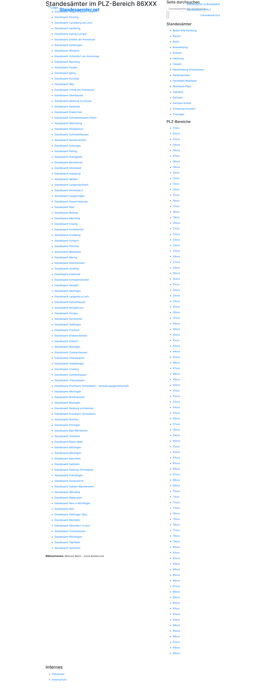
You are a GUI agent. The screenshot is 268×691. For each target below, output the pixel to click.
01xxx (176, 127)
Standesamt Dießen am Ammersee (74, 39)
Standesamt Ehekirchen (68, 112)
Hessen (177, 63)
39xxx (176, 329)
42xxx (176, 345)
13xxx (176, 183)
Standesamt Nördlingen (68, 536)
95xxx (176, 630)
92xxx (176, 614)
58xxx (176, 429)
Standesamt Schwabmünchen (71, 279)
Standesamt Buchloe (66, 419)
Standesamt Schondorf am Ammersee (76, 56)
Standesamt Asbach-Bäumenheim (74, 486)
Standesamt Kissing (66, 223)
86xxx (176, 580)
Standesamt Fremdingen (68, 475)
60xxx (176, 440)
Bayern (177, 36)
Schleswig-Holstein (184, 108)
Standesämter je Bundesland (203, 4)
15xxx (176, 194)
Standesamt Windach (66, 50)
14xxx (176, 189)
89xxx (176, 597)
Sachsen (178, 97)
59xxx (176, 435)
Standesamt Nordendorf (68, 190)
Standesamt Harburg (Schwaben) (74, 469)
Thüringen (178, 114)
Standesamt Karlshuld (67, 106)
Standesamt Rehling (66, 212)
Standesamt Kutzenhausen (69, 302)
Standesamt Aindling (66, 268)
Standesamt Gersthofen (68, 318)
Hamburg (178, 58)
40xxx (176, 334)
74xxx (176, 513)
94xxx (176, 625)
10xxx (176, 172)
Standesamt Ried (64, 207)
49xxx (176, 379)
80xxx (176, 547)
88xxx (176, 591)
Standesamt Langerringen (69, 195)
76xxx (176, 524)
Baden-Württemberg (185, 30)
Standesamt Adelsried (67, 274)
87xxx (176, 586)
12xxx (176, 178)
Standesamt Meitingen (67, 290)
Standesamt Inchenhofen (68, 229)
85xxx (176, 574)
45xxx (176, 357)
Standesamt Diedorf (66, 341)
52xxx (176, 396)
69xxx (176, 485)
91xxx (176, 608)
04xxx (176, 144)
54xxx (176, 407)
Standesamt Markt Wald (68, 441)
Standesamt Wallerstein (68, 497)
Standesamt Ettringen (67, 425)
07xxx (176, 155)
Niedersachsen (181, 75)
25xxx (176, 250)
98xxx (176, 647)
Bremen (177, 52)
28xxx (176, 267)
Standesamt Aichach (66, 240)
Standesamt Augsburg (67, 173)
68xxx (176, 479)
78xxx (176, 535)
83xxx (176, 563)
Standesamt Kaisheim (67, 464)
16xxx (176, 200)
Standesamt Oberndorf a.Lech (72, 525)
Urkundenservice (210, 15)
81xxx (176, 552)
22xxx (176, 234)
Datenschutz (59, 679)
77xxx (176, 530)
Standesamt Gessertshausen (71, 201)
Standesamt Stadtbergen (69, 363)
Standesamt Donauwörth (69, 480)
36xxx (176, 312)
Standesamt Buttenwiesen (69, 397)
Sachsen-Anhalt (182, 103)
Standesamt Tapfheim (67, 542)
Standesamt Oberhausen (68, 95)
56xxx (176, 418)
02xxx (176, 133)
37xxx (176, 317)
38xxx (176, 323)
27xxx (176, 262)
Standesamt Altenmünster (69, 262)
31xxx (176, 284)
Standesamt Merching (67, 218)
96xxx (176, 636)
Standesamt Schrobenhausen (71, 134)
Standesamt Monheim (67, 520)
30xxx (176, 278)
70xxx (176, 491)
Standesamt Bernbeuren (68, 162)
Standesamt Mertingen (67, 452)
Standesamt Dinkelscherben (70, 335)
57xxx (176, 424)
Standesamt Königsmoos (68, 128)
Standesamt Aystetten (67, 547)
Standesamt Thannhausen (69, 380)
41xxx (176, 340)
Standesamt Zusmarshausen (70, 352)
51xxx (176, 390)
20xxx (176, 222)
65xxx (176, 463)
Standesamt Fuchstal (66, 78)
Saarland (178, 91)
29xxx (176, 273)
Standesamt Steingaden (68, 156)
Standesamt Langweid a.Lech (71, 296)
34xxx (176, 301)
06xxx (176, 150)
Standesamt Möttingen (67, 447)
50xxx (176, 384)
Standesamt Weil (64, 84)
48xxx (176, 373)
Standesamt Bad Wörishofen (71, 430)
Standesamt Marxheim (67, 458)
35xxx (176, 306)
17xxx (176, 206)
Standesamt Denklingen (68, 45)
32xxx (176, 289)
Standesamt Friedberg (67, 235)
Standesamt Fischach (66, 330)
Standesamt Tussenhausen (69, 531)
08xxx (176, 161)
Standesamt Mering (65, 257)
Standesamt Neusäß (66, 285)
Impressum (58, 673)
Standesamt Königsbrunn (69, 307)
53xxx (176, 401)
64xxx (176, 457)
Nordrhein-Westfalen (185, 80)
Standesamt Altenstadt (67, 167)
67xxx (176, 474)
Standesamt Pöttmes (66, 246)
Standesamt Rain (64, 508)
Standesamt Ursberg (66, 369)
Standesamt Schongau (67, 145)
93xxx (176, 619)
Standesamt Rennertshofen (70, 140)
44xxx (176, 351)
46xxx (176, 362)
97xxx (176, 642)
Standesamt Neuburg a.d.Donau (73, 100)
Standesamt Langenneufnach (71, 184)
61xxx (176, 446)
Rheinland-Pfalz (182, 86)
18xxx (176, 211)
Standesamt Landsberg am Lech (73, 22)
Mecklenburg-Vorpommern (188, 69)
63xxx (176, 452)
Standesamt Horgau (66, 313)
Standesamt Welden (66, 179)
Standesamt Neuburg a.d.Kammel (74, 408)
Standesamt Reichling (67, 61)
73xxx (176, 507)
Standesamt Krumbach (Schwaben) (75, 413)
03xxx (176, 139)
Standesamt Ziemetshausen (70, 374)
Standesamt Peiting (65, 151)
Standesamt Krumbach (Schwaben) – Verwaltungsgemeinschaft (91, 385)
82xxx (176, 558)
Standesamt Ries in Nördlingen (72, 503)
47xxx (176, 368)
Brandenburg (180, 47)
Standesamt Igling (65, 73)
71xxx (176, 496)
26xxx (176, 256)
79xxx (176, 541)
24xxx (176, 245)
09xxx (176, 167)
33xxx (176, 295)
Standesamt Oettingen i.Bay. (70, 514)
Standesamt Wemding (67, 492)
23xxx (176, 239)
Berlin (176, 41)
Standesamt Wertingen (67, 391)
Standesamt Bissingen (67, 402)
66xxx (176, 468)
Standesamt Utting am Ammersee (74, 89)
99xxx (176, 653)
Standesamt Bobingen (67, 346)
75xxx (176, 519)
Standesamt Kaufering (67, 28)
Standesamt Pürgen (65, 67)
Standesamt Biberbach (67, 251)
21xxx (176, 228)
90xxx (176, 602)
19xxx (176, 217)
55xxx (176, 412)
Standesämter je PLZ (199, 9)
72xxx (176, 502)
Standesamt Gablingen (67, 324)
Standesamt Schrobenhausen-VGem (75, 117)
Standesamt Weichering (68, 123)
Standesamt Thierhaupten (69, 357)
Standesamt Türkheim (67, 436)
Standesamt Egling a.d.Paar (70, 33)
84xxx (176, 569)
